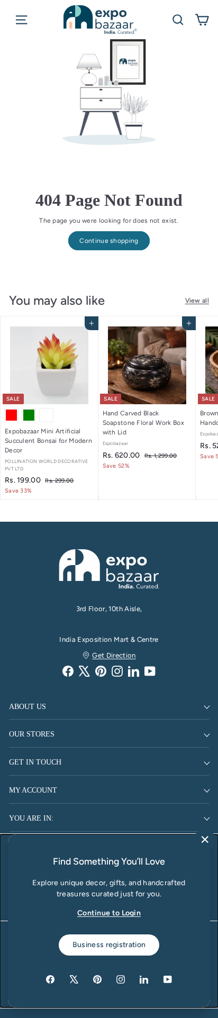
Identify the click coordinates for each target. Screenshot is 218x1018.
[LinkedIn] (133, 671)
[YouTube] (150, 671)
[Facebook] (68, 671)
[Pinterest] (100, 671)
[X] (84, 671)
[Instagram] (117, 671)
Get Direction (114, 655)
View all (197, 300)
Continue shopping (108, 240)
